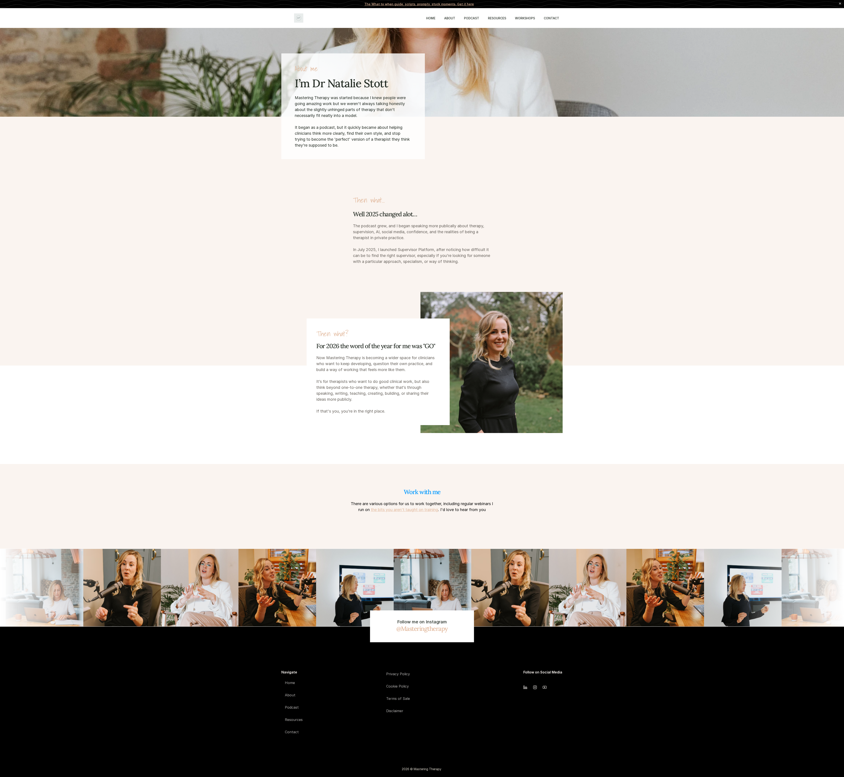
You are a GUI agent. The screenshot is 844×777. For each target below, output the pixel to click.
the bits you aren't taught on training (404, 509)
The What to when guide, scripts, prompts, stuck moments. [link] (419, 4)
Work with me (422, 492)
